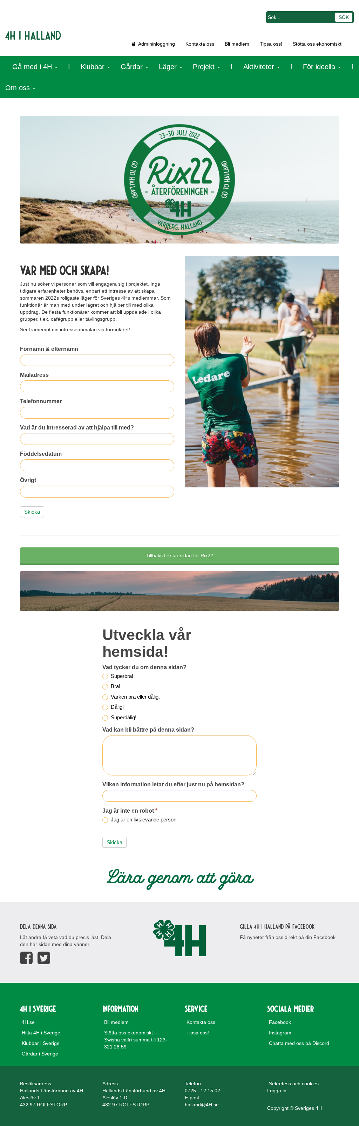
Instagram (280, 1032)
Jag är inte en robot (129, 811)
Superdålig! (122, 717)
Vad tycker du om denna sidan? (144, 667)
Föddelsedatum (41, 454)
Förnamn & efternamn (49, 349)
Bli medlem (237, 44)
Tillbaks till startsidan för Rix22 (179, 555)
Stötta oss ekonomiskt (317, 44)
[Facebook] (26, 958)
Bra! (114, 686)
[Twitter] (44, 958)
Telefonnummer (41, 401)
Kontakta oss (199, 44)
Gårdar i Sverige (40, 1054)
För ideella (320, 67)
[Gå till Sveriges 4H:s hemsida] (179, 938)
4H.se (28, 1022)
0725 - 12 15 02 (202, 1090)
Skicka (32, 512)
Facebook (280, 1022)
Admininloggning (155, 44)
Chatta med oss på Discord (299, 1043)
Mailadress (34, 375)
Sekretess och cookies (294, 1083)
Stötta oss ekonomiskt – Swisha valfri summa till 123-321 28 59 (135, 1040)
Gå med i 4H (33, 67)
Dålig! (116, 707)
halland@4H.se (202, 1104)
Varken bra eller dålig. (134, 697)
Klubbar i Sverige (41, 1043)
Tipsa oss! (271, 44)
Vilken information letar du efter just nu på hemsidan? (173, 784)
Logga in (276, 1090)
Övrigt (28, 480)
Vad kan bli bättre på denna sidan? (148, 730)
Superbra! (121, 676)
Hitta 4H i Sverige (41, 1032)
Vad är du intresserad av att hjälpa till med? (77, 428)
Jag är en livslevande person (142, 819)
